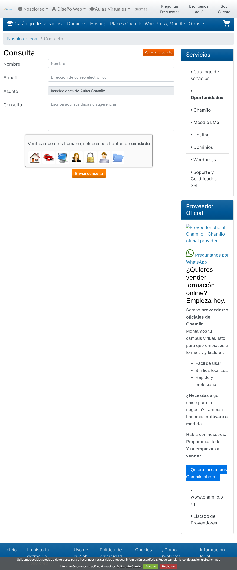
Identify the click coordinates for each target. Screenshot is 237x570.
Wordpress (204, 159)
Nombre (11, 64)
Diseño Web (69, 9)
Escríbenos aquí (198, 9)
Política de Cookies (129, 566)
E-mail (10, 77)
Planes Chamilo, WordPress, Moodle (147, 23)
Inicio (11, 549)
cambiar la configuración (184, 559)
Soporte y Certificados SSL (204, 178)
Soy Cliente (224, 9)
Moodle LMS (205, 122)
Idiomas (141, 9)
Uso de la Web (81, 553)
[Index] (8, 9)
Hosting (98, 23)
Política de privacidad (111, 553)
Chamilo (201, 110)
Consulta (12, 104)
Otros (195, 23)
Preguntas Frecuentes (169, 9)
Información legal (212, 553)
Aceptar (151, 566)
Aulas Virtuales (110, 9)
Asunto (10, 91)
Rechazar (168, 566)
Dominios (77, 23)
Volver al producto (158, 52)
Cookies (143, 549)
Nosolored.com (23, 38)
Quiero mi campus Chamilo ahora (206, 473)
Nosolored (33, 9)
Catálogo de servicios (37, 23)
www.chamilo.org (207, 500)
